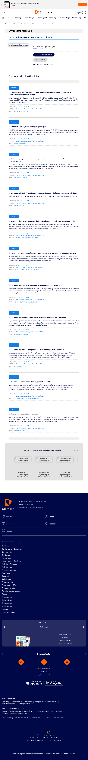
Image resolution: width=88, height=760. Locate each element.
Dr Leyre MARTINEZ (33, 398)
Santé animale (7, 600)
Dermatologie (64, 18)
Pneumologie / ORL (79, 18)
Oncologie (19, 18)
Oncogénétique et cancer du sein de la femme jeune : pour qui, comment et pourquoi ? (43, 221)
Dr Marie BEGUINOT (21, 398)
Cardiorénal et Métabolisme (12, 549)
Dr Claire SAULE (20, 238)
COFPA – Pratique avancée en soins (15, 711)
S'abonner (39, 60)
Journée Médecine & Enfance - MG (14, 713)
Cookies (72, 754)
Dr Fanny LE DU (19, 205)
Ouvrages (64, 637)
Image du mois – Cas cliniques (46, 702)
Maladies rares (7, 567)
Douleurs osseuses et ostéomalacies (24, 414)
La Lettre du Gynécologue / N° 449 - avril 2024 (30, 109)
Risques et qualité (8, 612)
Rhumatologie (7, 597)
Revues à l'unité (65, 634)
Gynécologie (6, 555)
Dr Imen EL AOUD (20, 302)
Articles (9, 517)
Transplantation (7, 603)
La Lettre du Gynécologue (29, 23)
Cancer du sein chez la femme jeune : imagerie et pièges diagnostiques (37, 285)
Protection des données (34, 754)
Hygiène (5, 609)
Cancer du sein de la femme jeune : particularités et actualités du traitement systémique (44, 193)
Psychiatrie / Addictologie (11, 591)
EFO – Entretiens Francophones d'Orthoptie (46, 711)
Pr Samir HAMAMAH (20, 143)
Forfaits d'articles (65, 640)
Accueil (7, 18)
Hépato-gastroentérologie (47, 18)
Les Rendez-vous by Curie (53, 718)
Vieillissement (7, 606)
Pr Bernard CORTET (20, 430)
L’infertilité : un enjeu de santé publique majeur (28, 127)
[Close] (1, 4)
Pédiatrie (5, 594)
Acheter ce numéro (43, 55)
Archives (44, 672)
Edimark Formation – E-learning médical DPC (17, 703)
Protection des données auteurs (56, 754)
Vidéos (8, 524)
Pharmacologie (7, 582)
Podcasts (52, 524)
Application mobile (44, 675)
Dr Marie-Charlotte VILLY (32, 238)
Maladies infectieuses (9, 564)
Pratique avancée (8, 588)
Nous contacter (44, 654)
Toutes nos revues (65, 643)
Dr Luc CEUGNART (31, 302)
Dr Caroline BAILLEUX (20, 178)
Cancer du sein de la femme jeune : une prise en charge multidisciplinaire (37, 350)
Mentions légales (19, 754)
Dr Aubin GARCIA (20, 270)
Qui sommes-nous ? (44, 669)
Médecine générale (9, 570)
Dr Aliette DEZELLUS (20, 366)
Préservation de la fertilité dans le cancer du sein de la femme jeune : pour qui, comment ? (44, 253)
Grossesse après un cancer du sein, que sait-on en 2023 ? (31, 382)
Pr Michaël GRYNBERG (32, 270)
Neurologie (6, 573)
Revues (13, 23)
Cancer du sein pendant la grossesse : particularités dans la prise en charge (38, 317)
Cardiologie (6, 546)
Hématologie (30, 18)
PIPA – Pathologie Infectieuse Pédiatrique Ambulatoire (21, 718)
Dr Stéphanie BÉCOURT (21, 111)
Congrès (52, 517)
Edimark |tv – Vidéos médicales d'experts (17, 702)
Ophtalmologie (7, 579)
